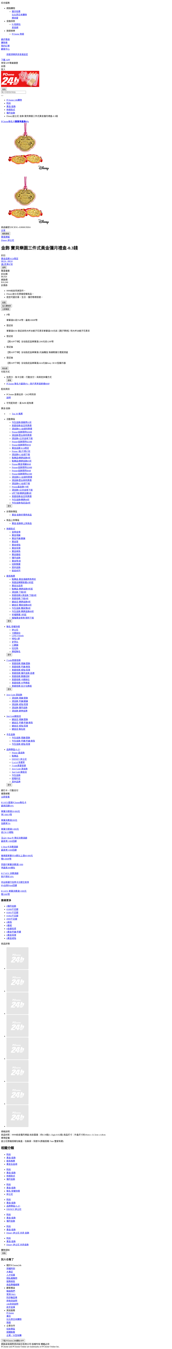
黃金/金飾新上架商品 (22, 523)
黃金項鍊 (16, 535)
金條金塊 (16, 532)
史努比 (15, 642)
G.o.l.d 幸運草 (18, 762)
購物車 (4, 42)
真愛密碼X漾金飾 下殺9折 (24, 595)
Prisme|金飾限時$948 (21, 471)
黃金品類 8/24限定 (20, 448)
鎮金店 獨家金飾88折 (22, 605)
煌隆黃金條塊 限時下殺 (23, 618)
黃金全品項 (17, 586)
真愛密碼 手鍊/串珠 (21, 667)
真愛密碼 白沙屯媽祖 (22, 686)
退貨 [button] (17, 54)
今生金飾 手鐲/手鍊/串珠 (23, 741)
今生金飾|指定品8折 (21, 503)
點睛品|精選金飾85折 (22, 461)
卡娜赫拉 (16, 633)
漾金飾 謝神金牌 (19, 711)
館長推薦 (10, 576)
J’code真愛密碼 (13, 660)
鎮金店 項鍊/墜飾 (20, 719)
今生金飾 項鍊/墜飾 (21, 738)
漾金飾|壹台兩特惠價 (22, 435)
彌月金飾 (16, 558)
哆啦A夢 (16, 639)
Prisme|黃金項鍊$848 (21, 464)
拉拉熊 (15, 648)
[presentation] (86, 150)
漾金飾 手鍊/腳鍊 (20, 701)
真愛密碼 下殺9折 (20, 598)
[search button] (2, 95)
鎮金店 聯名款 (18, 729)
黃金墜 (15, 542)
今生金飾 (10, 734)
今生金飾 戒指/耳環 (21, 744)
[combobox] (86, 92)
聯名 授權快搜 (13, 626)
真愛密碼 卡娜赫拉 (21, 679)
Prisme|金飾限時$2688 (22, 432)
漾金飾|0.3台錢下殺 (21, 454)
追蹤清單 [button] (10, 54)
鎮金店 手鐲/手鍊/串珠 (22, 723)
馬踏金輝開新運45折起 (22, 582)
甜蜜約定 (16, 778)
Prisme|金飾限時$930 (21, 445)
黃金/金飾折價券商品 (22, 515)
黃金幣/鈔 (16, 561)
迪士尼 (15, 630)
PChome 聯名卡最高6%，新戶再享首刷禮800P (28, 384)
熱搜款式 (10, 529)
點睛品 (15, 756)
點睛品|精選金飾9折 (21, 458)
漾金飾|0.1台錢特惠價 (22, 429)
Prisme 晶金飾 (18, 753)
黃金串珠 (16, 551)
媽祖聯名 (16, 651)
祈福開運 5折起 (19, 615)
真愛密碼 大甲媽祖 (21, 683)
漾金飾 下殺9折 (19, 592)
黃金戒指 (16, 545)
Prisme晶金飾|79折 (20, 487)
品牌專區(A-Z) (13, 749)
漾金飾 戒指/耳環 (20, 704)
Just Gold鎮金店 (13, 716)
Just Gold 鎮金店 (19, 772)
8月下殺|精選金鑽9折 (22, 493)
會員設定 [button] (23, 54)
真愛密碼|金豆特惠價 (22, 425)
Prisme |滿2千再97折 (21, 451)
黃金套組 (16, 554)
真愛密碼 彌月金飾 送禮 (23, 673)
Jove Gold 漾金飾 (14, 695)
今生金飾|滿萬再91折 (22, 422)
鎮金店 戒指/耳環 (20, 726)
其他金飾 (16, 567)
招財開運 (16, 564)
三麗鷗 (15, 645)
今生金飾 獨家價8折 (21, 608)
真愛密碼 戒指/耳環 (21, 670)
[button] (86, 18)
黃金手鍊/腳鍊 (18, 538)
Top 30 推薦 (17, 414)
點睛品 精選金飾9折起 (22, 589)
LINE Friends (18, 635)
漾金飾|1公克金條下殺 (22, 438)
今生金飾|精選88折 (20, 500)
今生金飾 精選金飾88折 (23, 611)
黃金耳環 (16, 548)
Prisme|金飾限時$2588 (22, 442)
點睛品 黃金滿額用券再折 (24, 579)
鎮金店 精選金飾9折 (21, 602)
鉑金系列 (16, 570)
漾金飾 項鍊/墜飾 (20, 698)
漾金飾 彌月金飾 (19, 708)
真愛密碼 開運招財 (21, 676)
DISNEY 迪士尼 (19, 759)
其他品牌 (16, 782)
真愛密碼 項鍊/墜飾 (21, 663)
